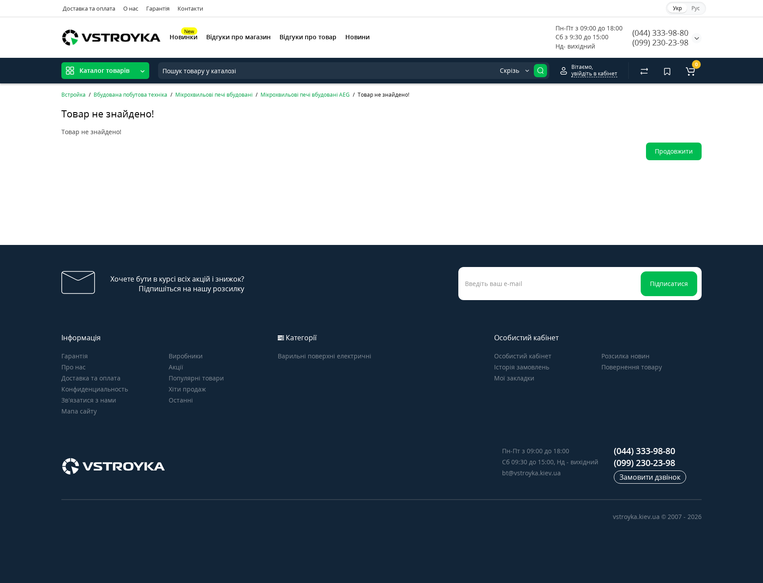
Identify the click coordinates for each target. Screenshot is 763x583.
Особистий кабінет (522, 356)
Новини (357, 37)
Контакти (190, 8)
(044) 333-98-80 (660, 32)
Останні (181, 400)
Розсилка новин (625, 356)
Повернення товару (631, 367)
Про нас (73, 367)
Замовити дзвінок (649, 477)
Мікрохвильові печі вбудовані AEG (305, 94)
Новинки (183, 36)
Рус (695, 8)
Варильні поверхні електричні (324, 356)
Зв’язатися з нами (88, 400)
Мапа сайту (79, 411)
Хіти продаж (187, 389)
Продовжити (674, 151)
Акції (176, 367)
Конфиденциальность (94, 389)
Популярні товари (196, 378)
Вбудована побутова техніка (130, 94)
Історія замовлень (521, 367)
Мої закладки (514, 378)
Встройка (73, 94)
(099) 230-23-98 (660, 42)
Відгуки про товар (308, 37)
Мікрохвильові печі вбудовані (214, 94)
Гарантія (158, 8)
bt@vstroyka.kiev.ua (531, 473)
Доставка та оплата (89, 8)
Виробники (186, 356)
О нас (130, 8)
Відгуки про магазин (238, 37)
